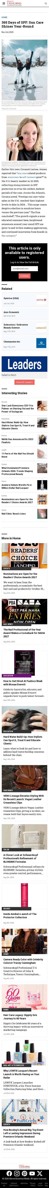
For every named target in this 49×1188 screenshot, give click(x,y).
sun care (22, 173)
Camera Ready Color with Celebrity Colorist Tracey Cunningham (23, 961)
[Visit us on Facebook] (9, 1173)
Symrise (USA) (11, 298)
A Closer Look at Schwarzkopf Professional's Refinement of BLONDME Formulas (20, 858)
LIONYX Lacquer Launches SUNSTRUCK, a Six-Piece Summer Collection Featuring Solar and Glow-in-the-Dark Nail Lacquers (23, 1085)
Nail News (8, 624)
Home (4, 17)
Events (4, 436)
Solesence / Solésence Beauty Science (16, 326)
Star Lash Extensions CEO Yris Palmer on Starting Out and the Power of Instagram (18, 408)
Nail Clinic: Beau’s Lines (14, 513)
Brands (4, 402)
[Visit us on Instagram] (17, 1173)
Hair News (8, 790)
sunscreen (13, 177)
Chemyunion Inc (12, 341)
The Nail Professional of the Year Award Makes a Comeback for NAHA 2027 (24, 633)
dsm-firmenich (11, 312)
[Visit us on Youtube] (32, 1173)
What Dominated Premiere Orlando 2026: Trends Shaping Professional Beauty (17, 471)
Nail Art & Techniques (13, 1065)
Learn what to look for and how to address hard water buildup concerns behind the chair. (23, 751)
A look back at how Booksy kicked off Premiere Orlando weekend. (24, 1143)
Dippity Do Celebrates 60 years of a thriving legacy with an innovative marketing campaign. (23, 1026)
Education (5, 419)
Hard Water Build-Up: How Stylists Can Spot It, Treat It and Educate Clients (18, 425)
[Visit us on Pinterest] (24, 1173)
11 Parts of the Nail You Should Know (18, 455)
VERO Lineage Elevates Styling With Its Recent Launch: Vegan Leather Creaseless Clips (23, 799)
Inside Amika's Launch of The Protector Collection (19, 916)
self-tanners (29, 177)
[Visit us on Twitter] (39, 1173)
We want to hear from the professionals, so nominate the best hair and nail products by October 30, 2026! (23, 585)
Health (4, 450)
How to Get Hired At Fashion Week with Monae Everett (22, 683)
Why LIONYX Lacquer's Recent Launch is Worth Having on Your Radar (21, 1074)
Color (6, 850)
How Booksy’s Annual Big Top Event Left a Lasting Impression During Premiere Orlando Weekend (23, 1133)
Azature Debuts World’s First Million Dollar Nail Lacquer (17, 486)
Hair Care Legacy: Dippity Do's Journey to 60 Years (20, 1017)
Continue (24, 276)
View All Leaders (24, 382)
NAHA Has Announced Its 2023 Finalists (17, 441)
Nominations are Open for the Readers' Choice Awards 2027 (17, 501)
